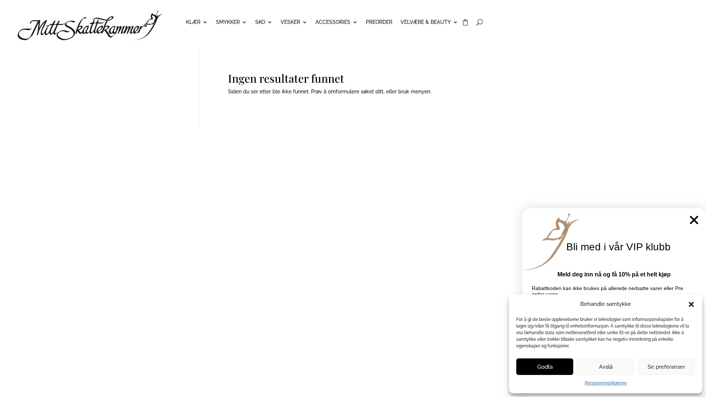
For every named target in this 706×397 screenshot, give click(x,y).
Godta (545, 367)
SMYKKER (228, 22)
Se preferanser (666, 367)
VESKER (290, 22)
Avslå (606, 367)
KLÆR (193, 22)
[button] (691, 304)
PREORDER (379, 22)
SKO (260, 22)
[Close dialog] (694, 220)
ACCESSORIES (332, 22)
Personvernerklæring (606, 383)
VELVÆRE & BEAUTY (425, 22)
